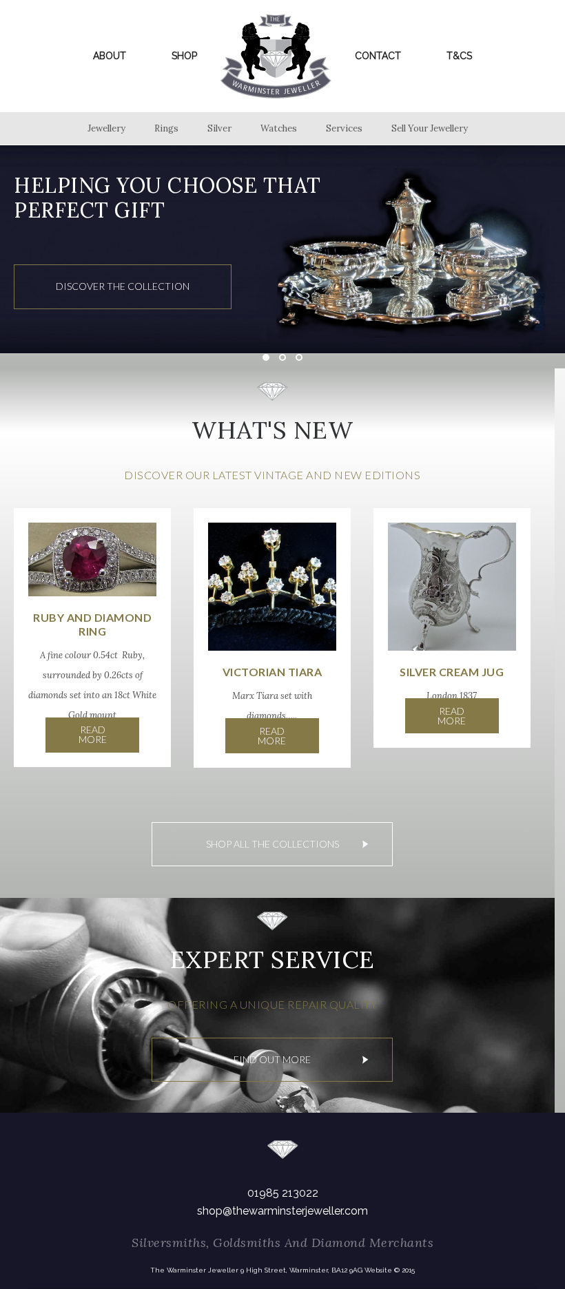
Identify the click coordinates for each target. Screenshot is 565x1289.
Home (275, 56)
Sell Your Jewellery (429, 128)
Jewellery (106, 128)
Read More (93, 734)
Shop (184, 55)
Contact (378, 55)
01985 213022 (282, 1192)
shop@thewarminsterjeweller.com (282, 1210)
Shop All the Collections (272, 844)
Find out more (272, 1059)
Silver (219, 128)
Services (344, 128)
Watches (278, 128)
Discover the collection (122, 286)
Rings (166, 128)
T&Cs (459, 55)
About (109, 55)
